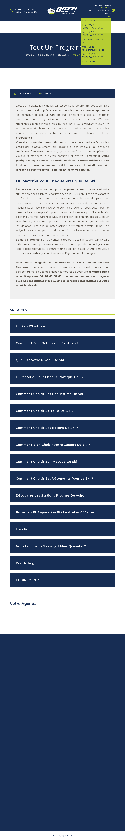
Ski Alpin (63, 55)
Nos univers (46, 55)
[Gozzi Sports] (62, 10)
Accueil (29, 55)
